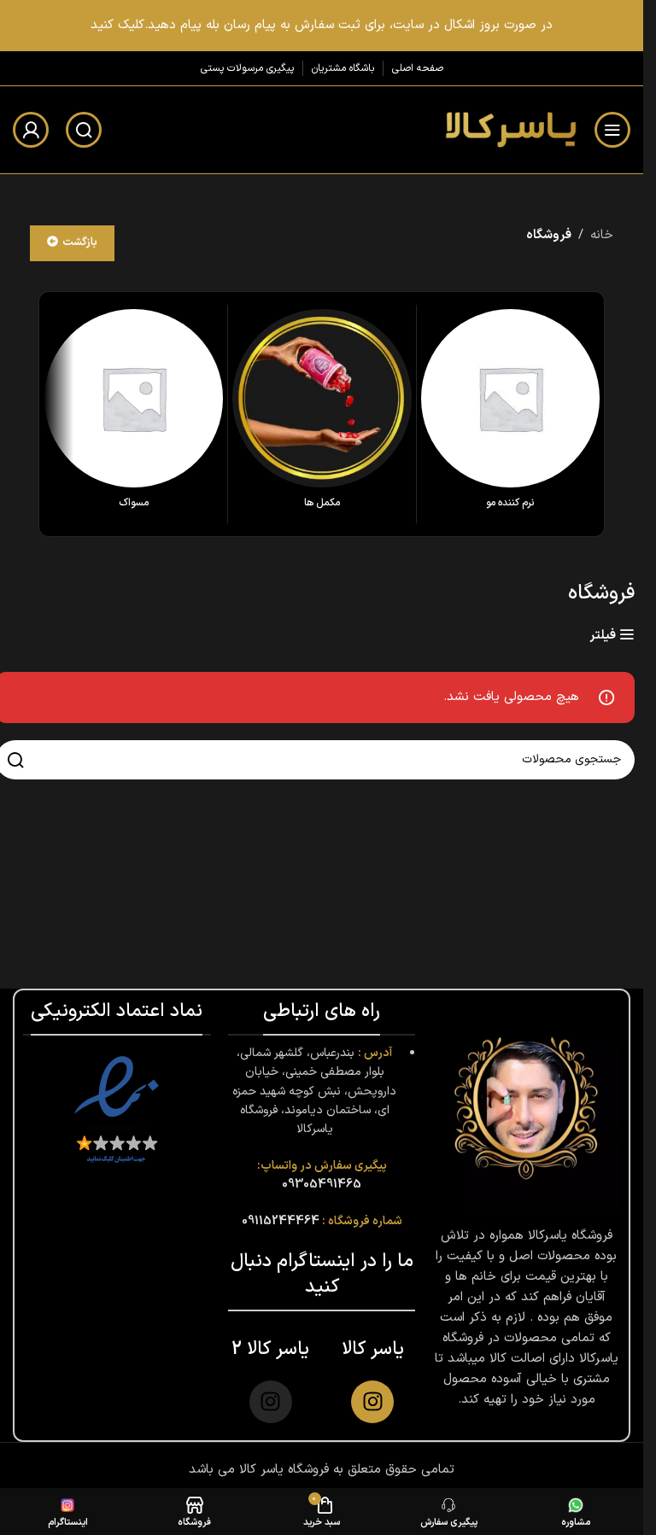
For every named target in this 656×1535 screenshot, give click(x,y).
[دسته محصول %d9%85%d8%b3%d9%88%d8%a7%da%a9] (133, 414)
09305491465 (321, 1185)
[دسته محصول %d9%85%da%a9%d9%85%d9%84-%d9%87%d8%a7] (321, 414)
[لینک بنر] (321, 25)
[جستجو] (83, 130)
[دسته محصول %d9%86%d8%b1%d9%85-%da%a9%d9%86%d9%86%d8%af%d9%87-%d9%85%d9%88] (510, 414)
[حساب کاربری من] (30, 130)
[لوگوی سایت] (509, 129)
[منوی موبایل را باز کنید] (612, 130)
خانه (601, 235)
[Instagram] (372, 1401)
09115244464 (280, 1221)
